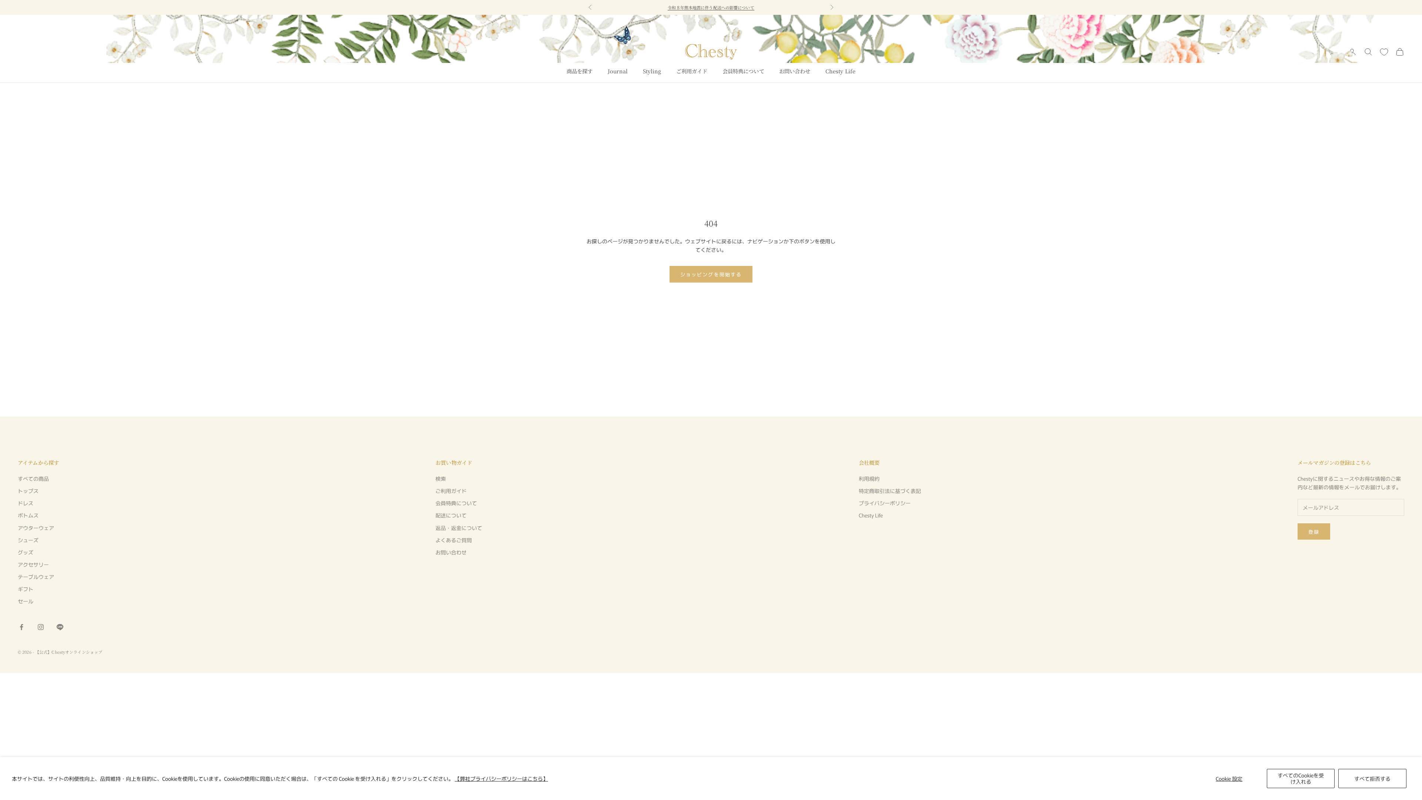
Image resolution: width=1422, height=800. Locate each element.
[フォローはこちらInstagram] (40, 627)
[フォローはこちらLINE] (60, 627)
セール (25, 601)
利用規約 (869, 478)
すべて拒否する (1372, 778)
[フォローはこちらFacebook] (21, 627)
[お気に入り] (1384, 52)
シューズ (28, 540)
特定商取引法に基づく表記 (890, 490)
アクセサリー (33, 564)
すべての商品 (33, 478)
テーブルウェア (36, 576)
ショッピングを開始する (711, 274)
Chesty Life (840, 71)
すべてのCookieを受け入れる (1301, 778)
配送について (451, 515)
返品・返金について (458, 527)
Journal (618, 71)
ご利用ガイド (692, 71)
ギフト (25, 589)
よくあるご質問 (453, 540)
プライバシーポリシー (885, 503)
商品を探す (580, 71)
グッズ (25, 552)
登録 (1313, 531)
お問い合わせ (795, 71)
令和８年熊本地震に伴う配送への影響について (711, 7)
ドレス (25, 503)
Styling (652, 71)
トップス (28, 490)
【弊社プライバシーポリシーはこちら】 (501, 778)
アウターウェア (36, 527)
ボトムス (28, 515)
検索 (440, 478)
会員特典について (743, 71)
